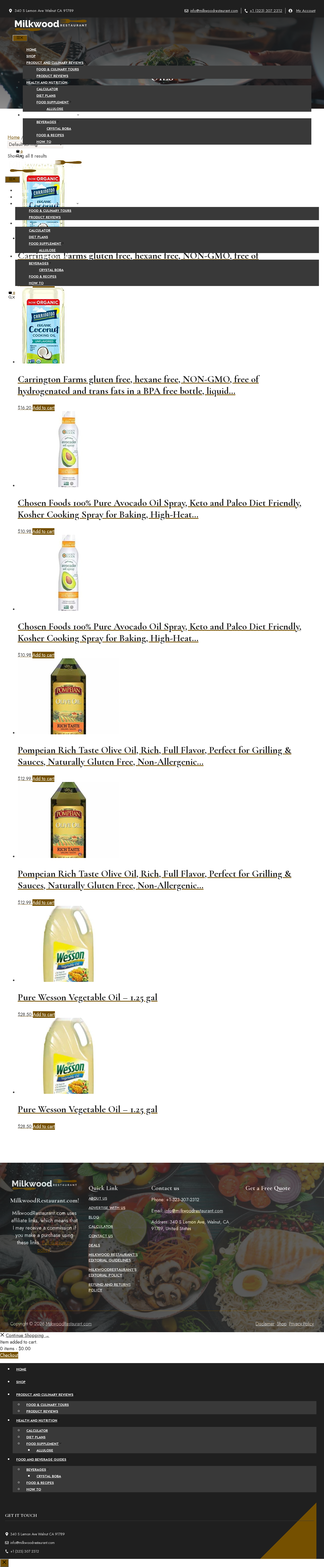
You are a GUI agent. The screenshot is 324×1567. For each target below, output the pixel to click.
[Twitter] (157, 310)
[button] (19, 156)
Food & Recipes (50, 135)
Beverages (46, 122)
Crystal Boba (59, 128)
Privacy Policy (301, 1324)
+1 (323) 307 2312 (266, 10)
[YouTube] (178, 310)
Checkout (9, 1355)
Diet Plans (46, 95)
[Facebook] (146, 310)
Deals (94, 1245)
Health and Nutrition (46, 82)
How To (43, 141)
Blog (94, 1217)
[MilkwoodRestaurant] (51, 31)
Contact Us (101, 1236)
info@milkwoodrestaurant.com (214, 10)
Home (31, 49)
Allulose (55, 108)
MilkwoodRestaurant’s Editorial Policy (112, 1272)
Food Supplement (52, 102)
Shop (31, 56)
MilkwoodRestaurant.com (69, 1324)
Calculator (47, 89)
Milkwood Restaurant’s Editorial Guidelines (113, 1257)
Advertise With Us (107, 1208)
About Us (98, 1198)
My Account (305, 10)
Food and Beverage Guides (51, 115)
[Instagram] (167, 310)
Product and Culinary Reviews (55, 62)
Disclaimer (265, 1324)
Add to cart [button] (44, 408)
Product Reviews (52, 75)
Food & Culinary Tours (57, 69)
